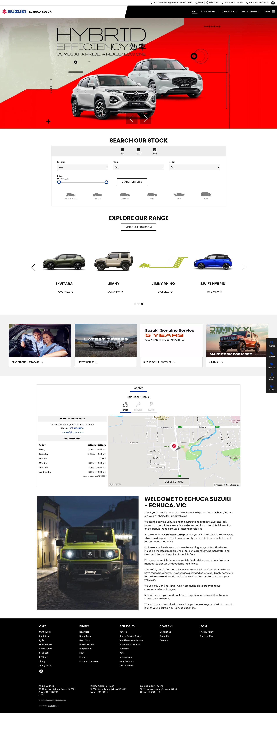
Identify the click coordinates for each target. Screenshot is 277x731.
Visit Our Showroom (138, 227)
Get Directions (174, 482)
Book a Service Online (130, 636)
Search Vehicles (132, 182)
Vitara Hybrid (45, 648)
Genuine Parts (127, 661)
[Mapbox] (115, 484)
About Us (164, 636)
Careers (164, 640)
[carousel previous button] (131, 118)
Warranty (124, 648)
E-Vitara (43, 657)
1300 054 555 (102, 692)
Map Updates (126, 665)
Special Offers (249, 11)
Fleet (81, 652)
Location (61, 162)
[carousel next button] (145, 118)
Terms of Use (206, 636)
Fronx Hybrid (45, 644)
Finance (83, 657)
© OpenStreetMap (231, 485)
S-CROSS (43, 652)
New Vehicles (208, 11)
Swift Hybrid (45, 631)
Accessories (126, 657)
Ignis (41, 640)
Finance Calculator (88, 661)
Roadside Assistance (130, 644)
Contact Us (165, 631)
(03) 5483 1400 (76, 428)
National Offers (86, 644)
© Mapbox (218, 485)
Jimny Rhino (45, 665)
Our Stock (228, 11)
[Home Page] (14, 11)
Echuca (138, 388)
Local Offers (85, 648)
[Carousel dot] (135, 304)
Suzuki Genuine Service (131, 640)
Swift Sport (44, 636)
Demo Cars (85, 636)
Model (171, 162)
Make (115, 162)
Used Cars (84, 640)
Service (123, 631)
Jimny (42, 661)
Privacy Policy (206, 631)
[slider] (59, 182)
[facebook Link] (273, 3)
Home (194, 11)
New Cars (84, 631)
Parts (122, 652)
